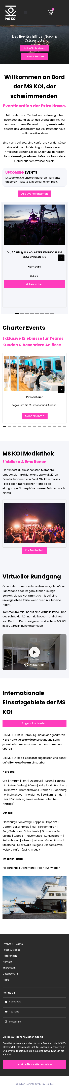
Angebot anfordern (34, 723)
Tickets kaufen (34, 56)
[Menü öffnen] (25, 13)
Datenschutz (10, 973)
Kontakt (7, 961)
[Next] (61, 257)
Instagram (15, 1021)
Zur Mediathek (34, 550)
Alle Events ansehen (34, 194)
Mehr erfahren (34, 416)
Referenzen (10, 955)
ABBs (6, 979)
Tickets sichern (34, 284)
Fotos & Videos (11, 949)
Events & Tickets (13, 944)
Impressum (9, 967)
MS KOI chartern (34, 48)
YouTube (14, 1011)
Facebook (15, 1001)
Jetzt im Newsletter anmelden (34, 1064)
